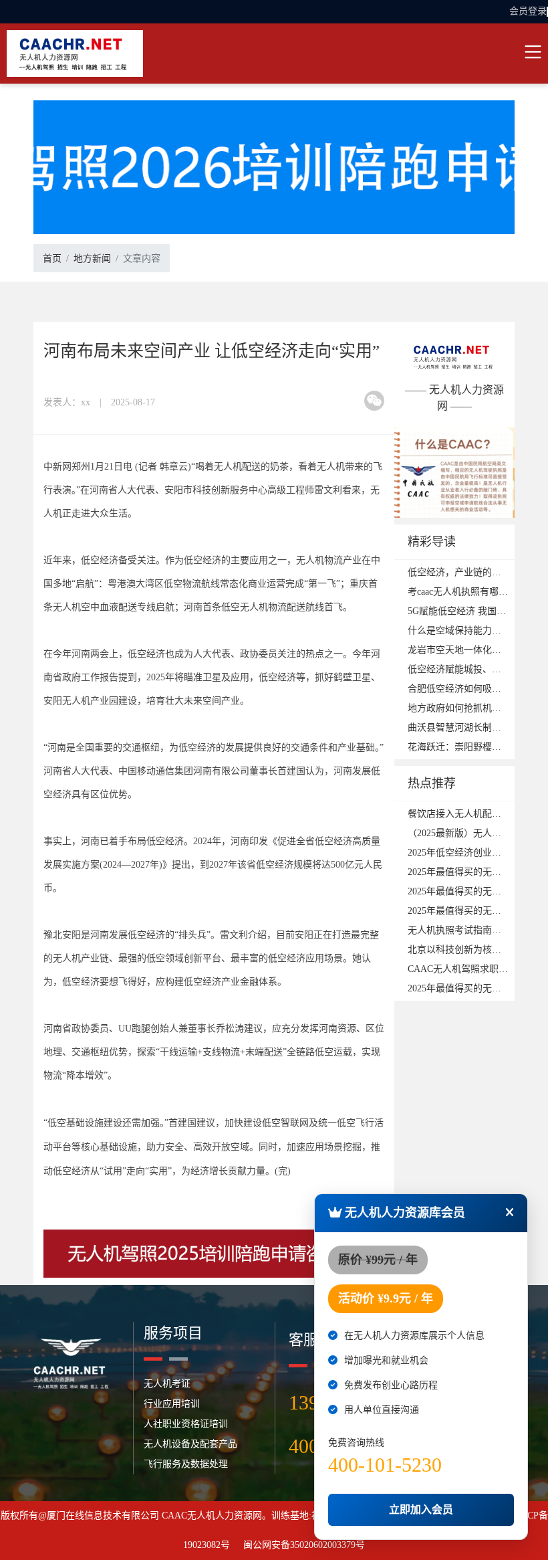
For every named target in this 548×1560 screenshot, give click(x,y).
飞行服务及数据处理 (186, 1464)
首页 (52, 259)
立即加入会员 (421, 1509)
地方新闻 (92, 259)
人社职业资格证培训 (186, 1424)
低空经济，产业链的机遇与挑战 (473, 572)
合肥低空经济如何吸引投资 (464, 689)
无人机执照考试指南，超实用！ (473, 930)
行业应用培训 (172, 1404)
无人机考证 (167, 1384)
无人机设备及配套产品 (190, 1444)
